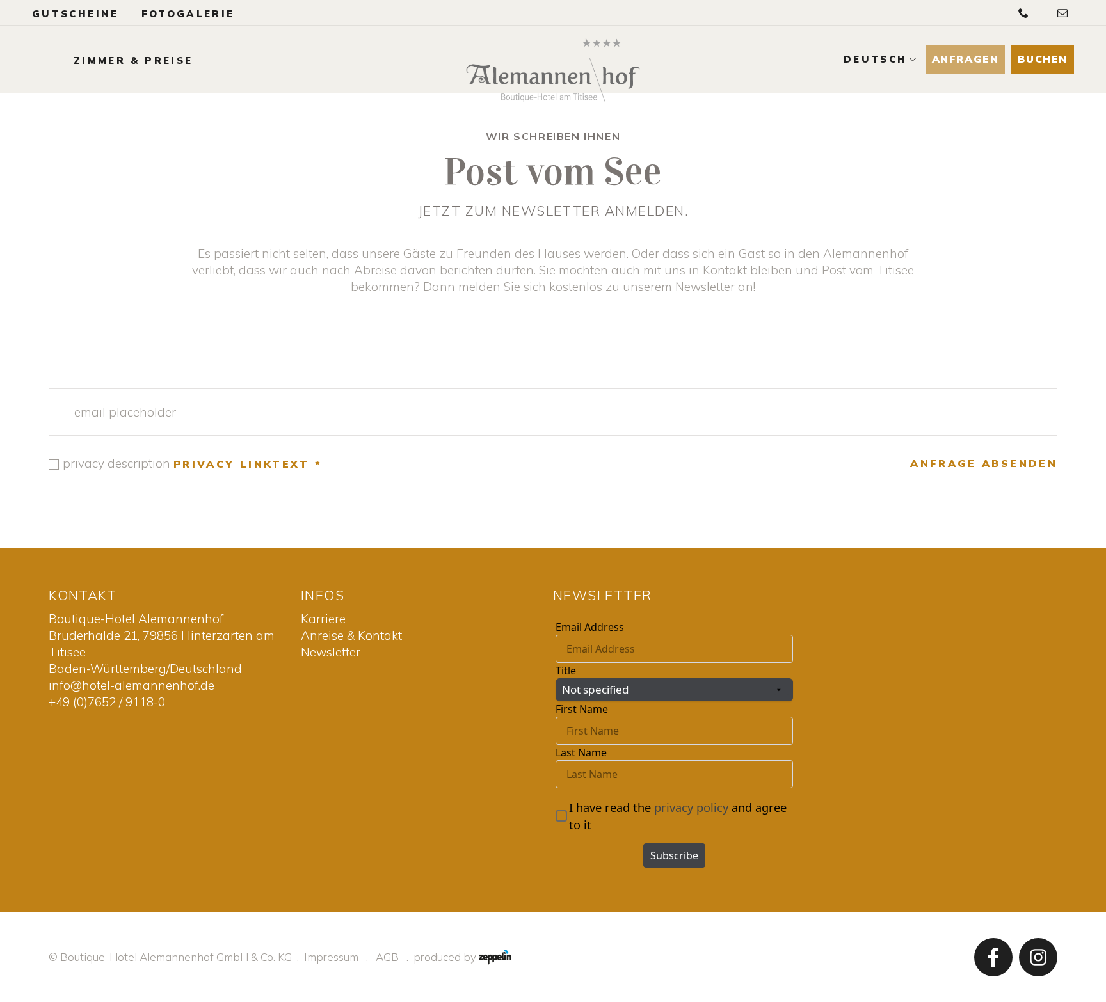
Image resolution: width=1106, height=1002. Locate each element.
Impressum (331, 957)
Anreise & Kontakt (351, 635)
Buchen (1043, 58)
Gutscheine (75, 14)
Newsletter (330, 652)
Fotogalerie (188, 14)
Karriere (323, 618)
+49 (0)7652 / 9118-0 (107, 702)
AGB (387, 957)
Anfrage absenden (983, 463)
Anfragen (965, 58)
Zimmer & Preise (133, 61)
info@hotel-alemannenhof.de (131, 685)
